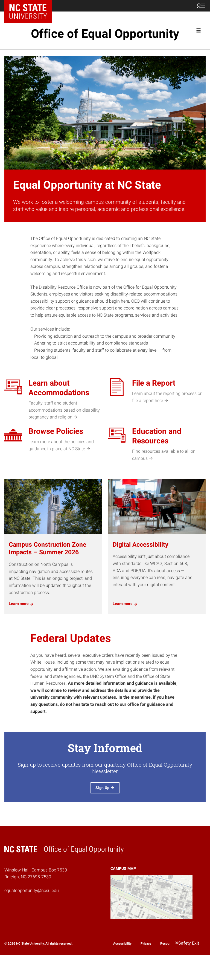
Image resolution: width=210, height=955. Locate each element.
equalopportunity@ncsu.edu (31, 890)
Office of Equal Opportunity (105, 34)
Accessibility (122, 943)
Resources (168, 943)
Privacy (146, 943)
